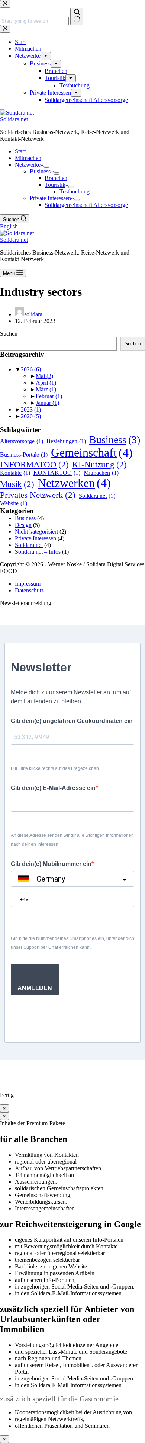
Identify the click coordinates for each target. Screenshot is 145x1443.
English (9, 226)
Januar (47, 403)
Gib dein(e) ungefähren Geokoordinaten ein (72, 721)
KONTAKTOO (56, 473)
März (46, 389)
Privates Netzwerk (37, 495)
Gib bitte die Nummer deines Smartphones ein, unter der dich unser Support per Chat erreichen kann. (72, 943)
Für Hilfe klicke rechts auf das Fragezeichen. (55, 768)
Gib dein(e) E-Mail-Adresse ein (53, 788)
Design (23, 525)
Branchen (56, 178)
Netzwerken (74, 483)
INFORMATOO (34, 464)
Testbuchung (74, 191)
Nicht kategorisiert (36, 531)
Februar (49, 396)
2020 (31, 416)
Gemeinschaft (92, 452)
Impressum (28, 583)
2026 (31, 369)
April (46, 383)
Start (20, 151)
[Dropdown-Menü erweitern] (46, 167)
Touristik (55, 185)
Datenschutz (29, 590)
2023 (31, 409)
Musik (17, 484)
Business (40, 171)
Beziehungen (66, 441)
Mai (44, 376)
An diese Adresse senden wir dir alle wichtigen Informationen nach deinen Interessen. (72, 840)
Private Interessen (50, 198)
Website (13, 503)
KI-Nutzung (99, 464)
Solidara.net (14, 119)
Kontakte (15, 473)
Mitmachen (28, 158)
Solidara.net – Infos (38, 551)
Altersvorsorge (21, 441)
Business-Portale (24, 454)
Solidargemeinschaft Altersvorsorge (86, 205)
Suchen (8, 333)
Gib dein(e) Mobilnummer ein (51, 864)
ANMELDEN (34, 988)
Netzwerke (28, 164)
